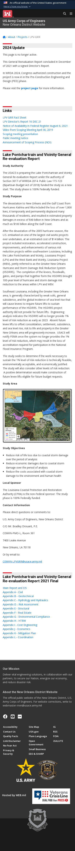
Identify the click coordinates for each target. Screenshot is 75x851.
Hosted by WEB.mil (14, 795)
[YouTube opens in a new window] (13, 716)
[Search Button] (63, 13)
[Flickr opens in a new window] (20, 716)
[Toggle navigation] (69, 13)
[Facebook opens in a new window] (5, 716)
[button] (17, 6)
